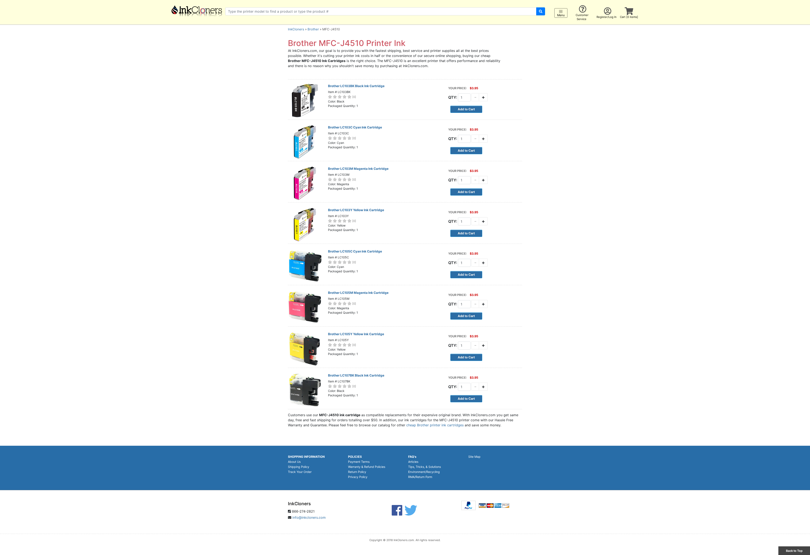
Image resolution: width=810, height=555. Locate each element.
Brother (313, 29)
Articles (413, 461)
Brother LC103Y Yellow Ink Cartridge (356, 210)
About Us (294, 461)
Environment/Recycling (424, 472)
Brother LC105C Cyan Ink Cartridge (355, 251)
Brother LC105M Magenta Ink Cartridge (358, 293)
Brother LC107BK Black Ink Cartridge (356, 375)
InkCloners (296, 29)
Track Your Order (300, 472)
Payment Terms (359, 461)
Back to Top (794, 550)
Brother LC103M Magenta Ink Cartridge (358, 169)
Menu (561, 15)
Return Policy (357, 472)
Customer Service (582, 17)
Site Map (474, 456)
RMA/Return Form (420, 477)
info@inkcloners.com (309, 517)
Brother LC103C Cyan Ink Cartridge (355, 127)
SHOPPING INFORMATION (306, 456)
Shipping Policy (298, 467)
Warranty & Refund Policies (366, 467)
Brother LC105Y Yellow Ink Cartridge (356, 334)
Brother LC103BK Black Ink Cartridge (356, 86)
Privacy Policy (357, 477)
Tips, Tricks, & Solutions (424, 467)
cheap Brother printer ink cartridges (435, 425)
